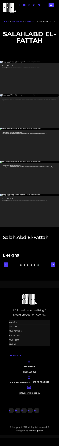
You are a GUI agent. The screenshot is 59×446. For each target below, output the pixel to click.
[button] (21, 265)
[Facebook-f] (11, 410)
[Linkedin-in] (30, 410)
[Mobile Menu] (51, 5)
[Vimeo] (39, 5)
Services (13, 326)
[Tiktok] (44, 5)
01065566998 (29, 372)
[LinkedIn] (34, 5)
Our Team (14, 339)
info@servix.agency (29, 392)
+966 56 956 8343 (40, 382)
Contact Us (14, 335)
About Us (13, 322)
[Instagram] (29, 5)
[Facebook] (19, 5)
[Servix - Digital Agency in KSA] (9, 8)
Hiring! (12, 344)
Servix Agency (36, 430)
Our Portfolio (15, 330)
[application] (29, 77)
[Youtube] (24, 5)
